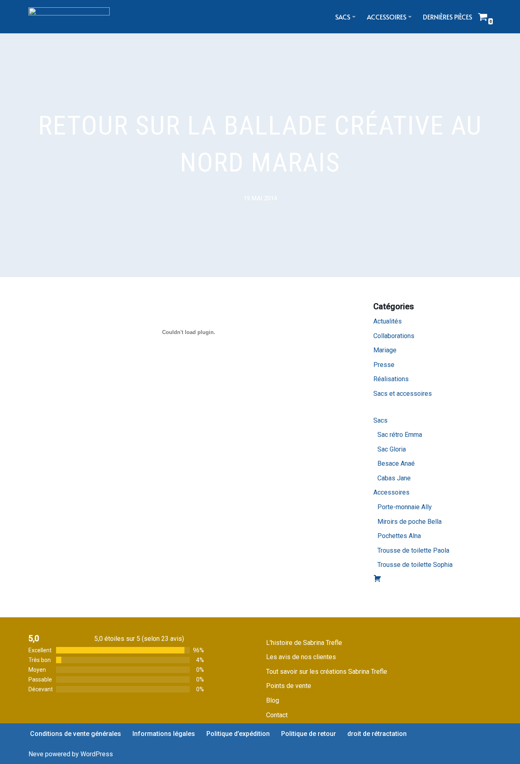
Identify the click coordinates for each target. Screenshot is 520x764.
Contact (277, 715)
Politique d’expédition (238, 734)
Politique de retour (308, 734)
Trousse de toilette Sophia (415, 565)
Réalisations (391, 379)
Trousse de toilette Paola (413, 550)
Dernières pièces (447, 16)
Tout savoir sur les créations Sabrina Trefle (326, 671)
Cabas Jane (394, 478)
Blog (272, 700)
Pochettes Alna (399, 536)
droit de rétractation (377, 734)
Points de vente (288, 686)
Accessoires (391, 492)
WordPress (96, 754)
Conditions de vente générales (75, 734)
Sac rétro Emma (399, 434)
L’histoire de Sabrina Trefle (304, 643)
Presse (383, 365)
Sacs (380, 420)
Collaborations (393, 336)
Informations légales (163, 734)
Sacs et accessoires (402, 393)
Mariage (384, 350)
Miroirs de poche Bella (409, 521)
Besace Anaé (396, 463)
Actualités (387, 321)
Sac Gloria (391, 449)
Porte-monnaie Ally (404, 507)
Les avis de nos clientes (301, 657)
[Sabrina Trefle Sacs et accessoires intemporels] (69, 16)
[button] (353, 16)
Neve (35, 754)
